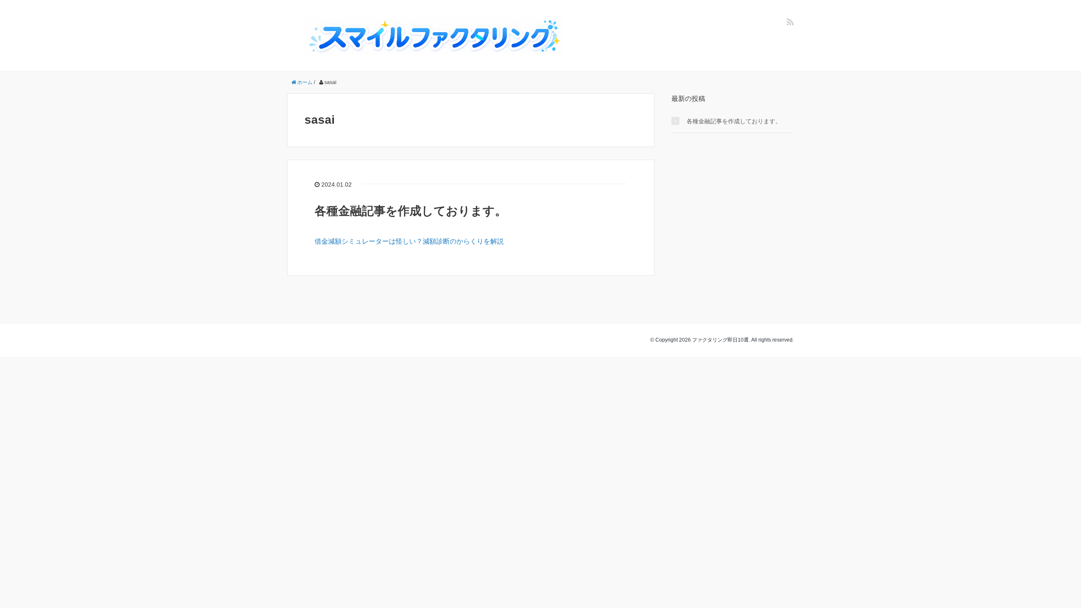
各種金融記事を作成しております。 (411, 210)
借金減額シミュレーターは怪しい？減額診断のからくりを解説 (409, 241)
